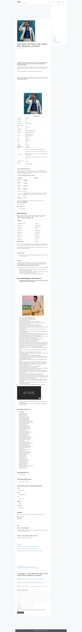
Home (49, 2)
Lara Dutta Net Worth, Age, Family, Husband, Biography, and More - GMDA (33, 586)
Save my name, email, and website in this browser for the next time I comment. (31, 609)
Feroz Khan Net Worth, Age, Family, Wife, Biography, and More (28, 548)
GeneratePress (45, 630)
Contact (54, 38)
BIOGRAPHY (58, 2)
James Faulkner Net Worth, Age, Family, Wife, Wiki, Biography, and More (33, 582)
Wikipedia (37, 241)
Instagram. (44, 514)
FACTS (63, 2)
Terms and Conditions (57, 42)
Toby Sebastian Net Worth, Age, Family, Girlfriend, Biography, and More (33, 578)
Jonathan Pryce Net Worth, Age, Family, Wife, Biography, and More (28, 546)
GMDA (18, 1)
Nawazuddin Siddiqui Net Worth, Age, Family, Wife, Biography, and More (29, 550)
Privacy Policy (55, 41)
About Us (54, 37)
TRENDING (53, 2)
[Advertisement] (31, 11)
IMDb (36, 239)
